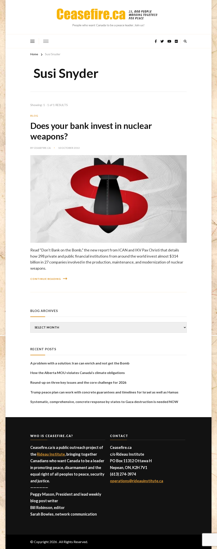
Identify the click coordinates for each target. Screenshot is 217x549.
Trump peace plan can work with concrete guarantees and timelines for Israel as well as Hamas (104, 392)
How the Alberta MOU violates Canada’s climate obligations (77, 373)
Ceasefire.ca (42, 147)
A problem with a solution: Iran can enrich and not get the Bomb (79, 363)
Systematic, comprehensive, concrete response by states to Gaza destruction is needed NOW (104, 402)
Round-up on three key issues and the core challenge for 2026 (78, 382)
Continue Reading (45, 278)
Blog (34, 115)
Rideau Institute (51, 454)
